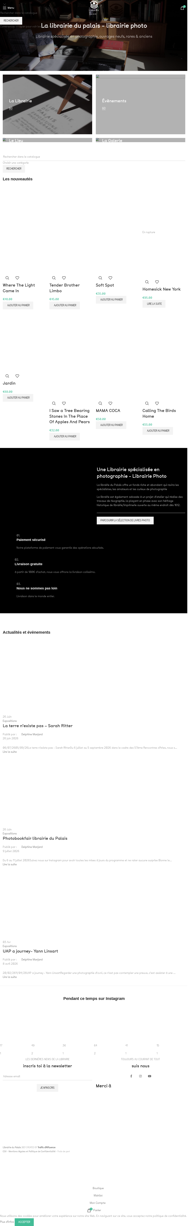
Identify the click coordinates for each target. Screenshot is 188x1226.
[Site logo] (94, 7)
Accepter (24, 1222)
